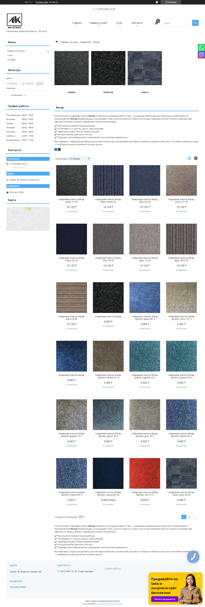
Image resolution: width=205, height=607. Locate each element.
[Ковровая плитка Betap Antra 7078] (71, 298)
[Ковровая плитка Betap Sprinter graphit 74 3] (71, 415)
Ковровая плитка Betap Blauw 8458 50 (108, 200)
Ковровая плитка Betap (108, 316)
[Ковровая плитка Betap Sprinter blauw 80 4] (144, 298)
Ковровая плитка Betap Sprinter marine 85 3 (181, 434)
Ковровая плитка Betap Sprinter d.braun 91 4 (108, 376)
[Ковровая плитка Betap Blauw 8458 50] (108, 180)
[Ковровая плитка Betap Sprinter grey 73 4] (144, 415)
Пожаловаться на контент (110, 604)
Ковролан (85, 42)
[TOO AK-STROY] (14, 21)
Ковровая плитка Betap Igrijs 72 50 (145, 259)
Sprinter (108, 92)
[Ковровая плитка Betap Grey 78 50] (108, 239)
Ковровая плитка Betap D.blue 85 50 (71, 259)
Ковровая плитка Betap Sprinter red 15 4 (145, 493)
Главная (76, 22)
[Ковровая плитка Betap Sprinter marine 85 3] (181, 415)
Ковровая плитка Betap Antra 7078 (71, 317)
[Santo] (145, 68)
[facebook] (55, 149)
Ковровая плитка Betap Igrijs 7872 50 (181, 259)
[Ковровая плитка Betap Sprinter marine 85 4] (71, 473)
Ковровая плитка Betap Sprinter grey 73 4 (145, 434)
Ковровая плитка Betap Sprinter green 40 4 (108, 434)
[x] (59, 149)
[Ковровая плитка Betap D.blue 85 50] (71, 239)
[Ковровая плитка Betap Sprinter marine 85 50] (108, 473)
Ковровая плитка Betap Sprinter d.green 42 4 (181, 376)
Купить (83, 171)
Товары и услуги (98, 22)
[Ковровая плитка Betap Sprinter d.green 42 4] (181, 356)
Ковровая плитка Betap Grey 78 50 (108, 259)
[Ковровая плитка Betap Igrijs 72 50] (144, 239)
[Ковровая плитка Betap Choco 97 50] (181, 180)
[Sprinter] (108, 68)
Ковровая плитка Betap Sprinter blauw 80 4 (145, 317)
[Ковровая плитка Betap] (108, 298)
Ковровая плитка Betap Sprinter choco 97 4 (181, 317)
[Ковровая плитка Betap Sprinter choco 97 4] (181, 298)
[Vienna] (71, 68)
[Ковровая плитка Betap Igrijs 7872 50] (181, 239)
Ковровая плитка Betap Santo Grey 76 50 (181, 493)
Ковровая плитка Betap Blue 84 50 (145, 200)
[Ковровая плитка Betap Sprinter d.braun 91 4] (108, 356)
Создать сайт (42, 2)
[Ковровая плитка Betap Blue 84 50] (144, 180)
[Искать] (195, 23)
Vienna (71, 92)
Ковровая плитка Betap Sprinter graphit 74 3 (71, 434)
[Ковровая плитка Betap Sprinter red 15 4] (144, 473)
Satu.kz (117, 601)
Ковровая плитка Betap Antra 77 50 (71, 200)
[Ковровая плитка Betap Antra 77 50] (71, 180)
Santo (145, 92)
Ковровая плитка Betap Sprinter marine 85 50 (108, 493)
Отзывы (11, 59)
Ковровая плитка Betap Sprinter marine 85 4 (71, 493)
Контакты (137, 22)
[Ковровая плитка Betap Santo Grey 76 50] (181, 473)
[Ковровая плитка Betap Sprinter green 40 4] (108, 415)
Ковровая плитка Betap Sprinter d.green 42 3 (145, 376)
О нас (119, 22)
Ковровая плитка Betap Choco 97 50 (181, 200)
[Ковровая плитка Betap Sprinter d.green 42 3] (144, 356)
